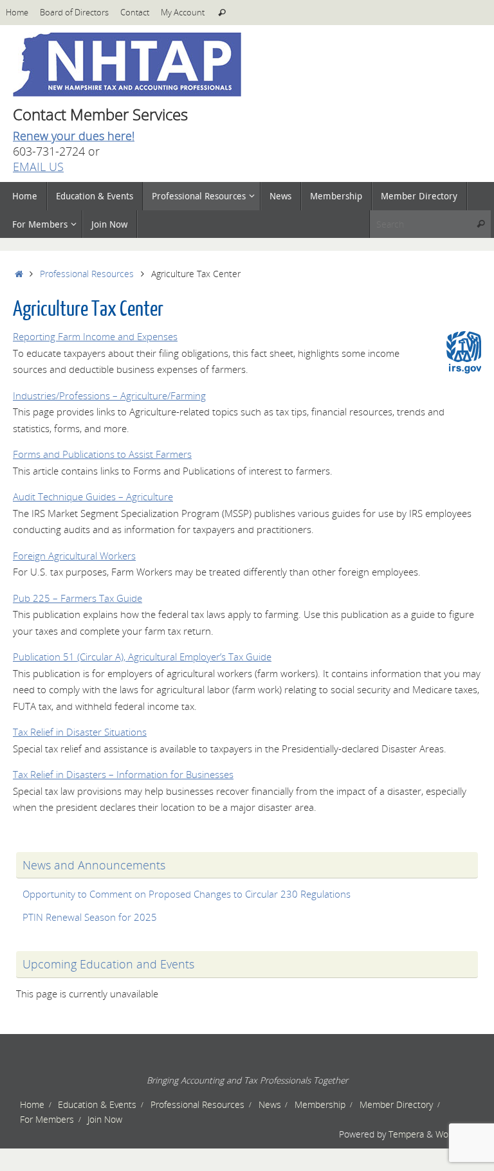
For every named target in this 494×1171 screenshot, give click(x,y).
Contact (134, 12)
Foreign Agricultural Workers (74, 555)
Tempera (406, 1134)
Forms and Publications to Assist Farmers (102, 454)
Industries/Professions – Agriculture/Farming (109, 395)
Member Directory (396, 1105)
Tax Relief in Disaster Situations (80, 731)
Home (17, 12)
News (270, 1105)
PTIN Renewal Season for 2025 (90, 917)
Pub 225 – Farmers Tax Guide (77, 598)
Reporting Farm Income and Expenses (95, 336)
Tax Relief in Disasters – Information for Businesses (123, 774)
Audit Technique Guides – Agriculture (93, 496)
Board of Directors (74, 12)
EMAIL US (38, 166)
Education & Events (97, 1105)
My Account (183, 12)
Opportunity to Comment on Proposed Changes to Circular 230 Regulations (187, 893)
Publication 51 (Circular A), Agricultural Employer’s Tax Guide (142, 656)
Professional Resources (87, 274)
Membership (320, 1105)
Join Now (104, 1119)
